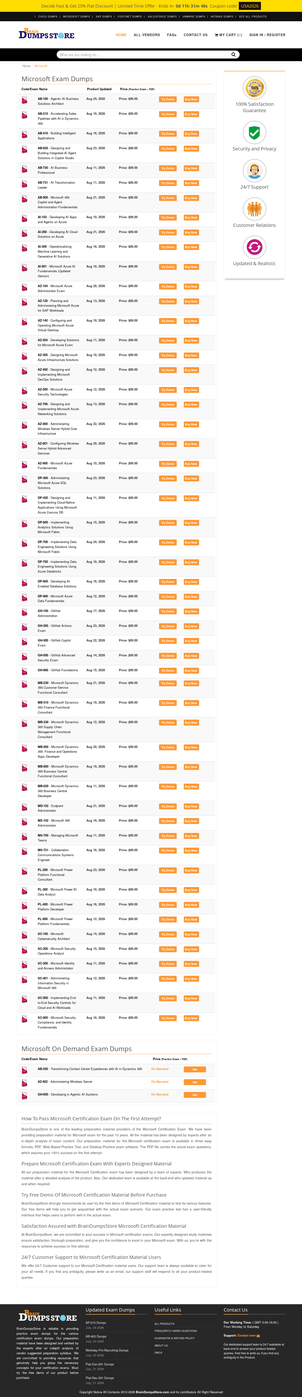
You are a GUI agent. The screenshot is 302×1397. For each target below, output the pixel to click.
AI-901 (56, 271)
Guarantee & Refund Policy (175, 1338)
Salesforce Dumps (162, 16)
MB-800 (58, 771)
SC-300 (56, 965)
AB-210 (58, 118)
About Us (161, 1345)
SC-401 (53, 983)
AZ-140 (56, 325)
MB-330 (58, 729)
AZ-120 (58, 305)
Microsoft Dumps (76, 16)
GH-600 (68, 1094)
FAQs (172, 34)
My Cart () (230, 34)
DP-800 (57, 583)
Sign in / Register (267, 34)
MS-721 (56, 855)
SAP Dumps (104, 16)
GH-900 (58, 670)
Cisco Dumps (48, 16)
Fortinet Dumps (130, 16)
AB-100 (58, 101)
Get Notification (194, 1069)
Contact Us (196, 34)
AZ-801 (58, 448)
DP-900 (55, 598)
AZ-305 (58, 357)
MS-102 (54, 823)
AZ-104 (55, 288)
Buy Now (191, 99)
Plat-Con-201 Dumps (100, 1364)
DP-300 (53, 483)
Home (121, 34)
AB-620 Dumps (96, 1336)
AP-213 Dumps (96, 1322)
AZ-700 (58, 409)
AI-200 (57, 234)
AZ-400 (54, 374)
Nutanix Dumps (222, 16)
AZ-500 (55, 391)
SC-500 (57, 1002)
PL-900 (55, 921)
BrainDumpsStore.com (152, 1392)
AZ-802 (65, 1081)
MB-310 (58, 707)
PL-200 (55, 874)
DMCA (158, 1352)
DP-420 (57, 504)
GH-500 (56, 657)
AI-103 (57, 219)
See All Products (253, 16)
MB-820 (58, 791)
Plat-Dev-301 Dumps (100, 1378)
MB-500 (58, 751)
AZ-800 (57, 428)
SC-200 (57, 951)
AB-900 (58, 202)
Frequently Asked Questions (176, 1331)
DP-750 (57, 566)
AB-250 (90, 1068)
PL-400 (55, 906)
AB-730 (52, 170)
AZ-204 (58, 342)
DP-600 (55, 527)
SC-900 (57, 1022)
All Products (164, 1323)
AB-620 (57, 153)
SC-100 (54, 936)
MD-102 (50, 808)
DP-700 (57, 546)
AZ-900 (55, 465)
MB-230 (58, 687)
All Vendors (147, 34)
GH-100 (49, 613)
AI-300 (54, 251)
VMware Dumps (194, 16)
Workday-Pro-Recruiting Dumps (107, 1350)
